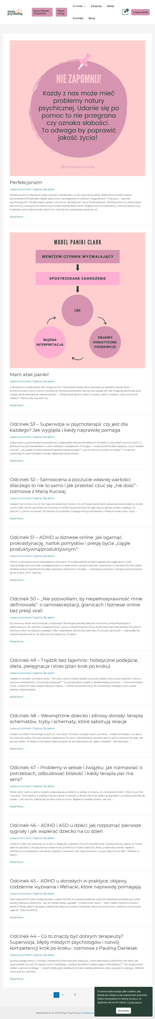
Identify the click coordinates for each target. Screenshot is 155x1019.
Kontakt (78, 18)
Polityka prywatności (93, 1012)
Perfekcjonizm (26, 182)
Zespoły (96, 6)
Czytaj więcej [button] (134, 1002)
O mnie (77, 6)
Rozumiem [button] (123, 1010)
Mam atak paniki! (29, 374)
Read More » (17, 216)
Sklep (110, 6)
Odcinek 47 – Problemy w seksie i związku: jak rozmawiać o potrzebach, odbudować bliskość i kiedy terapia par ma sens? (76, 773)
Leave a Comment (20, 189)
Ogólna (37, 189)
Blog (92, 18)
